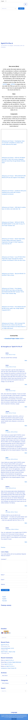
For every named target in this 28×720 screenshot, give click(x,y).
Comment (4, 559)
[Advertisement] (14, 25)
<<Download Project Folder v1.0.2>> (14, 338)
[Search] (15, 8)
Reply (26, 360)
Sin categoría (10, 45)
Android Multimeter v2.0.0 (7, 648)
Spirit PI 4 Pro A (5, 644)
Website (3, 584)
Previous (3, 547)
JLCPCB (5, 84)
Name (3, 574)
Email (2, 579)
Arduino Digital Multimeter (14, 662)
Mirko (7, 430)
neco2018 (4, 45)
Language (21, 8)
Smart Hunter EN (12, 668)
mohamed (3, 668)
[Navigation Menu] (25, 4)
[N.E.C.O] (3, 4)
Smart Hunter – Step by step (8, 651)
